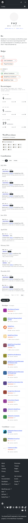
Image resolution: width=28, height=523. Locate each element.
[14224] (11, 184)
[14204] (11, 223)
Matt (3, 491)
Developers (4, 481)
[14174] (11, 289)
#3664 (11, 264)
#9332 (11, 237)
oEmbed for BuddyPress (14, 409)
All (6, 160)
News (3, 466)
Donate (17, 481)
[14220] (11, 196)
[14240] (11, 173)
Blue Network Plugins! (13, 309)
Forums (15, 160)
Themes (16, 466)
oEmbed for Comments (13, 415)
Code (10, 160)
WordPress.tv (5, 484)
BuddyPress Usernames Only (15, 382)
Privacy (3, 471)
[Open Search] (21, 2)
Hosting (3, 468)
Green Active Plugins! (13, 400)
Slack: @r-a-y (19, 28)
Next (22, 295)
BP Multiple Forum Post (14, 438)
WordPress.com (6, 489)
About (3, 463)
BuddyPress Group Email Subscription (14, 344)
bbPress (4, 494)
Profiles (3, 6)
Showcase (17, 463)
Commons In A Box (12, 447)
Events (16, 479)
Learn (3, 476)
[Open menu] (25, 2)
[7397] (10, 253)
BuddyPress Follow (13, 335)
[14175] (11, 279)
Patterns (16, 471)
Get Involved (18, 476)
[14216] (11, 207)
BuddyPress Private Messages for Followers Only (16, 362)
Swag (16, 484)
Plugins (5, 300)
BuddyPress (11, 326)
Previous (7, 295)
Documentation (5, 479)
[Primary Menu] (25, 6)
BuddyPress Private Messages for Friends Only (16, 372)
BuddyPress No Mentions (14, 354)
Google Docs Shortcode (14, 391)
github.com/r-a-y (9, 28)
